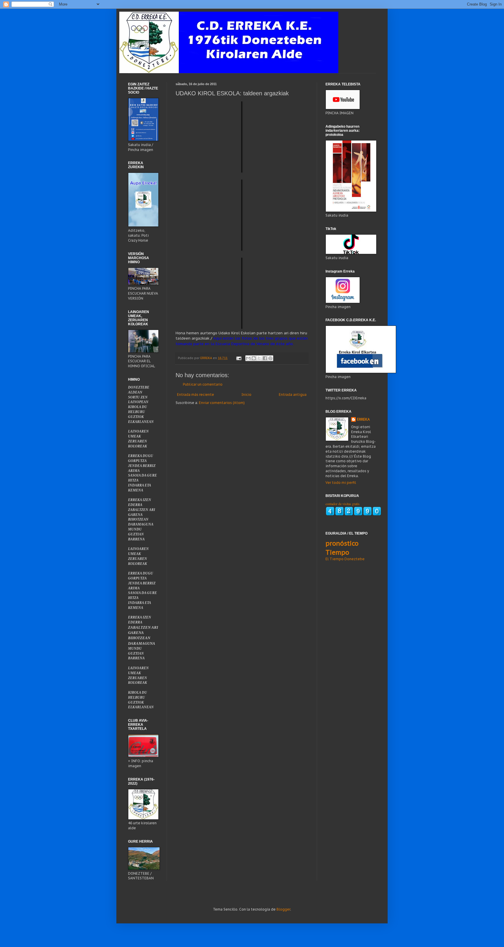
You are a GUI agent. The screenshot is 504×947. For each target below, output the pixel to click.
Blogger (283, 909)
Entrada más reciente (195, 394)
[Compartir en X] (259, 358)
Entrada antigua (293, 394)
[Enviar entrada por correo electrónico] (238, 358)
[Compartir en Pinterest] (270, 358)
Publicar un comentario (203, 384)
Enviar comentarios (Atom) (222, 402)
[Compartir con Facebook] (265, 358)
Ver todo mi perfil (341, 482)
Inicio (246, 394)
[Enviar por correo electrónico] (248, 358)
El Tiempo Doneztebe (345, 559)
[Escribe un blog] (254, 358)
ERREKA (363, 419)
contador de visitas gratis (343, 503)
